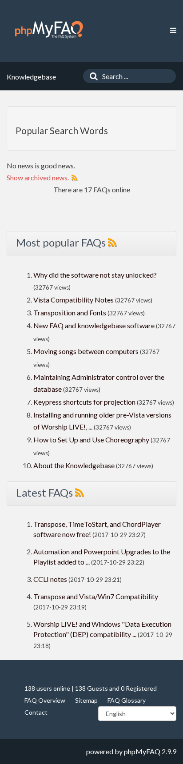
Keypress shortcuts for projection (84, 402)
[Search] (91, 76)
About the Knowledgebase (74, 465)
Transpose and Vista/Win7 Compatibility (95, 596)
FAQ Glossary (126, 700)
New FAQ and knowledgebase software (94, 325)
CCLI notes (50, 579)
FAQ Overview (44, 700)
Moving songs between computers (86, 351)
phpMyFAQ (142, 751)
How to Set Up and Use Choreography (91, 439)
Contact (36, 712)
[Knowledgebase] (49, 30)
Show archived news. (38, 177)
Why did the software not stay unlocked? (95, 275)
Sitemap (86, 700)
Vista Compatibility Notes (73, 299)
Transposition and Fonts (69, 312)
